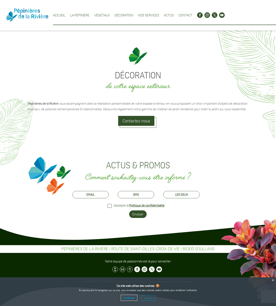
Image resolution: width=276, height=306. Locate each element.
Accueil (59, 15)
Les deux (181, 194)
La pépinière (79, 15)
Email (90, 194)
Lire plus (148, 298)
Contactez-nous (136, 120)
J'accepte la (139, 205)
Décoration (123, 15)
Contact (185, 15)
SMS (136, 194)
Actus (169, 15)
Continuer (129, 298)
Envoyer (137, 214)
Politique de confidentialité (147, 205)
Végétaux (102, 15)
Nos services (148, 15)
